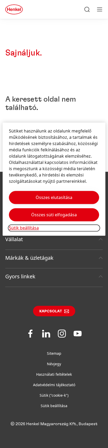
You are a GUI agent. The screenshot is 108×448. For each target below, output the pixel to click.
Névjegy (54, 363)
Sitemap (54, 353)
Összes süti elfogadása (54, 215)
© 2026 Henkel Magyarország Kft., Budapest (54, 424)
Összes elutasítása (54, 198)
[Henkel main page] (14, 9)
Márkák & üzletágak (29, 257)
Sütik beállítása (54, 405)
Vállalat (14, 239)
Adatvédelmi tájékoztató (54, 384)
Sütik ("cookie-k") (54, 395)
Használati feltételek (54, 374)
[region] (54, 179)
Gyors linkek (20, 276)
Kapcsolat (50, 311)
